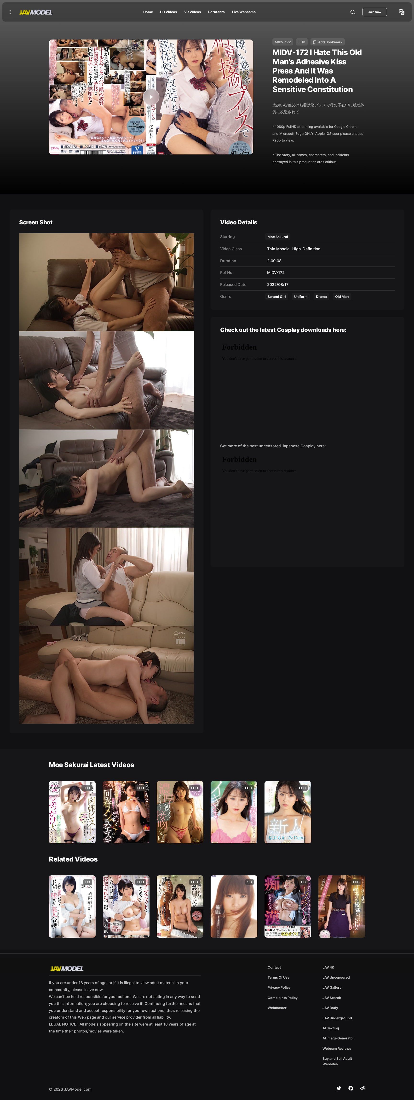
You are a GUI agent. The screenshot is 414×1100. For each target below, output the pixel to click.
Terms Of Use (278, 977)
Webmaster (277, 1008)
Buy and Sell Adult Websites (337, 1061)
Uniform (301, 297)
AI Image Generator (338, 1038)
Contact (274, 967)
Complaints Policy (283, 998)
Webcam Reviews (336, 1048)
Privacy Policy (279, 987)
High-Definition (305, 248)
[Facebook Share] (350, 1088)
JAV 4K (328, 967)
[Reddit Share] (362, 1088)
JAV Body (330, 1008)
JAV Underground (337, 1018)
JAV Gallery (331, 987)
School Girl (277, 297)
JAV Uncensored (336, 977)
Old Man (342, 297)
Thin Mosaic (277, 248)
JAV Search (331, 998)
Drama (321, 297)
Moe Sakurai (278, 237)
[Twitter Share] (338, 1088)
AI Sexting (330, 1028)
